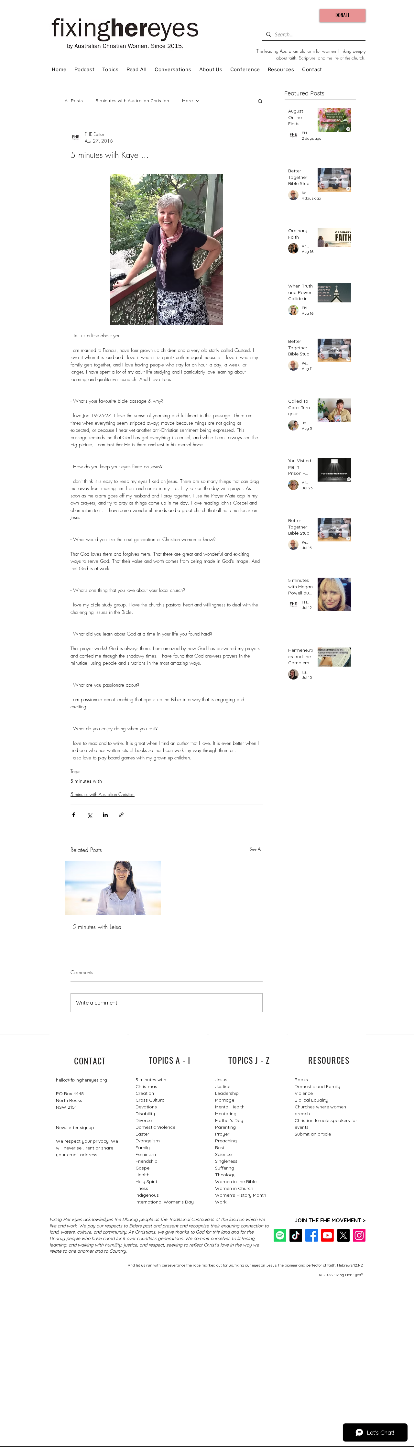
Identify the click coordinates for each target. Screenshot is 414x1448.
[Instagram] (359, 1235)
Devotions (146, 1107)
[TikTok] (295, 1235)
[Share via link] (121, 815)
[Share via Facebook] (74, 815)
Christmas (146, 1086)
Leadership (227, 1093)
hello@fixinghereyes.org (81, 1080)
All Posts (74, 100)
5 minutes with (86, 781)
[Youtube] (327, 1235)
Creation (145, 1093)
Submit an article (313, 1134)
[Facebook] (311, 1235)
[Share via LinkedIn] (105, 815)
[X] (343, 1235)
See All (256, 849)
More (187, 100)
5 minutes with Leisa (96, 927)
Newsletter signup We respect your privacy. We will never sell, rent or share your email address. (87, 1141)
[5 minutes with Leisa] (113, 888)
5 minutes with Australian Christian (132, 100)
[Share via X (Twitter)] (89, 815)
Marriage (224, 1100)
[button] (260, 100)
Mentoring (225, 1113)
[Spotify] (280, 1235)
